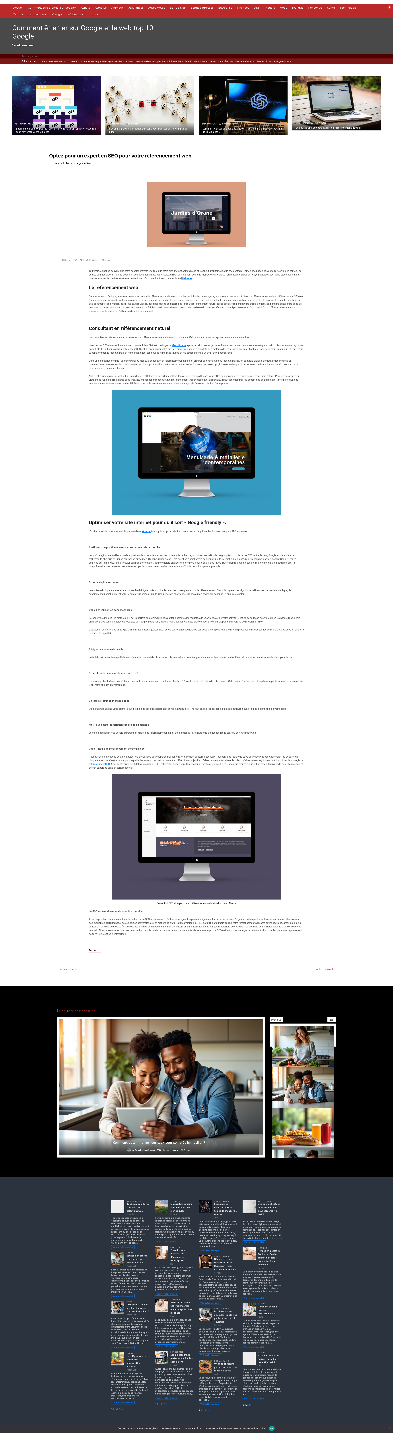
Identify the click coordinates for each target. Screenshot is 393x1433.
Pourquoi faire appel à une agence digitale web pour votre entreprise (335, 133)
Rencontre (315, 7)
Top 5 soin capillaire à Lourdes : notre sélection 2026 (130, 61)
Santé (331, 7)
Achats (85, 7)
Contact (95, 14)
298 (119, 1409)
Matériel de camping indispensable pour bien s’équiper (181, 1207)
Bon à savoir (178, 7)
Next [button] (332, 1019)
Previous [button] (276, 1019)
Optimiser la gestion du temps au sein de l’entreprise (159, 1142)
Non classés (134, 1201)
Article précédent (70, 969)
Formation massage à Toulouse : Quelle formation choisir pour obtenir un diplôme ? (269, 1257)
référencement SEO (99, 764)
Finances (243, 7)
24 (249, 1404)
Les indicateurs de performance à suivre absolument (181, 1358)
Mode (283, 7)
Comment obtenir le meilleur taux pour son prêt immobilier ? (71, 61)
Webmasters (76, 14)
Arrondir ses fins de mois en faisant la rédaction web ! (268, 1359)
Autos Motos (156, 7)
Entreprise (225, 7)
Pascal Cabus (141, 1150)
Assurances (136, 7)
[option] (130, 61)
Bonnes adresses (202, 7)
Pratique (298, 7)
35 (206, 1410)
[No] (389, 1428)
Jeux (257, 7)
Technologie (348, 7)
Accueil (18, 7)
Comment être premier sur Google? (52, 7)
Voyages (57, 14)
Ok (271, 1428)
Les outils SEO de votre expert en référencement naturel (141, 127)
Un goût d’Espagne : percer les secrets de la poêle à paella (225, 1367)
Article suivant (324, 969)
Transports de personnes (30, 14)
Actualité (101, 7)
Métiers (270, 7)
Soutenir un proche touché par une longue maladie (183, 61)
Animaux (117, 7)
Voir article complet (123, 1247)
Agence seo (95, 950)
